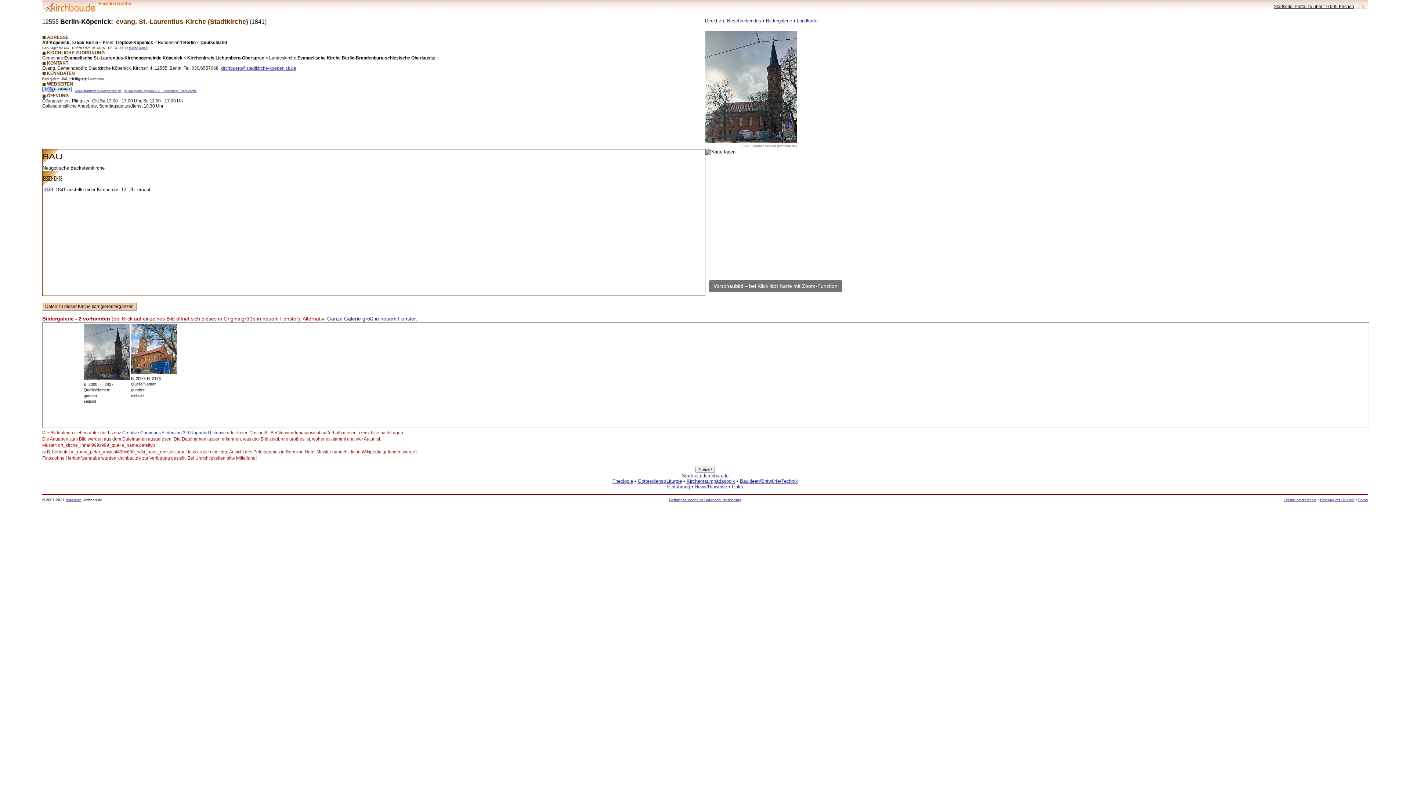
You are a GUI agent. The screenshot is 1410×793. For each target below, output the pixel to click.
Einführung (678, 486)
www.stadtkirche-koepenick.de (98, 91)
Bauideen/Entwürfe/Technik (769, 481)
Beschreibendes (744, 20)
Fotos (1363, 500)
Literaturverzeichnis (1300, 500)
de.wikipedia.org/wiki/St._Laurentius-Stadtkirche (160, 91)
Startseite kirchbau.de (705, 475)
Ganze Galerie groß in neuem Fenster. (372, 319)
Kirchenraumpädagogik (711, 481)
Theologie (622, 481)
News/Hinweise (711, 486)
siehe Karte (138, 48)
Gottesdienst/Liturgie (660, 481)
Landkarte (807, 20)
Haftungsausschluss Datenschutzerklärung (705, 500)
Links (737, 486)
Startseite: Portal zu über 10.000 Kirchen (1314, 6)
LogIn (1361, 6)
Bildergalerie (779, 20)
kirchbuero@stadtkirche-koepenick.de (258, 68)
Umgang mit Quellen (1337, 500)
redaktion (74, 500)
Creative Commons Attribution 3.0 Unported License (174, 433)
